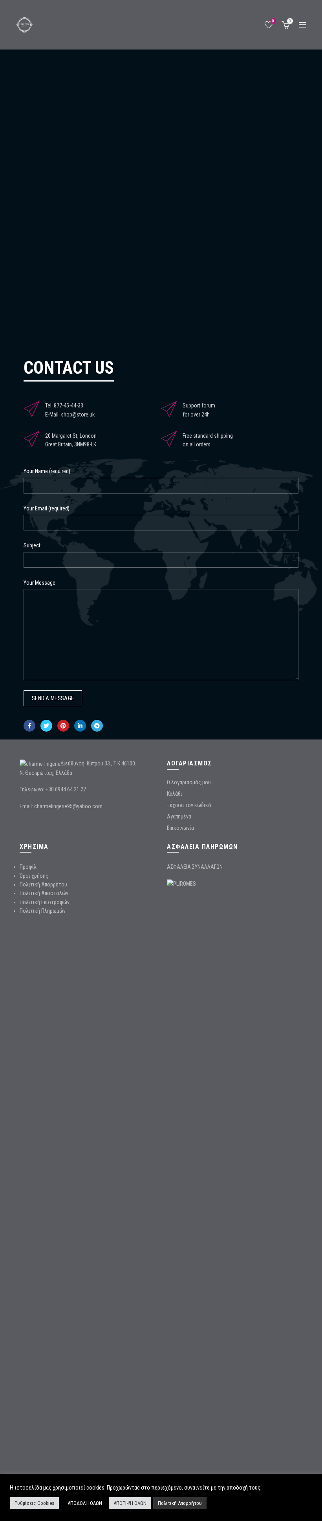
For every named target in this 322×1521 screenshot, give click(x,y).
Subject (32, 545)
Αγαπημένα (179, 816)
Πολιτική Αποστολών (44, 893)
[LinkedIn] (80, 726)
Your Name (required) (47, 471)
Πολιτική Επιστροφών (45, 902)
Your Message (39, 583)
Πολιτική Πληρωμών (43, 911)
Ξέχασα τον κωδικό (189, 805)
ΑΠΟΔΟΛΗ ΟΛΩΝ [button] (85, 1503)
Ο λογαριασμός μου (189, 782)
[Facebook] (29, 726)
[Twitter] (46, 726)
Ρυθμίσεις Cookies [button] (34, 1503)
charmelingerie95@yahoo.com (68, 806)
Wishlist (273, 21)
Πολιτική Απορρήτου (43, 884)
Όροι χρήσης (34, 876)
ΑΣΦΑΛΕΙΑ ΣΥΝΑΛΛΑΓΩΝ (195, 867)
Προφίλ (28, 867)
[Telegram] (97, 726)
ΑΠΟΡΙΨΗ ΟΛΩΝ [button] (129, 1503)
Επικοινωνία (180, 828)
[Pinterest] (63, 726)
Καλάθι (174, 794)
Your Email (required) (47, 508)
